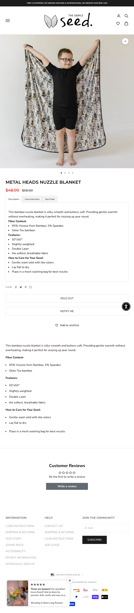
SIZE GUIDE (52, 545)
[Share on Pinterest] (25, 287)
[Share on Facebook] (15, 287)
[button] (118, 23)
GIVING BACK (15, 545)
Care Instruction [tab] (32, 199)
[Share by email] (30, 287)
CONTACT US (54, 526)
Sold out (67, 298)
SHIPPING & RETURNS (20, 532)
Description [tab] (13, 199)
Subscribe (94, 540)
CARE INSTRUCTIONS (20, 526)
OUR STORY (13, 539)
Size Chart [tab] (50, 199)
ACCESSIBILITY (16, 551)
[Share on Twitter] (20, 287)
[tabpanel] (67, 241)
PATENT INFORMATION (21, 558)
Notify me (67, 311)
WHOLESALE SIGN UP (20, 564)
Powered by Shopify (85, 582)
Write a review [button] (67, 486)
